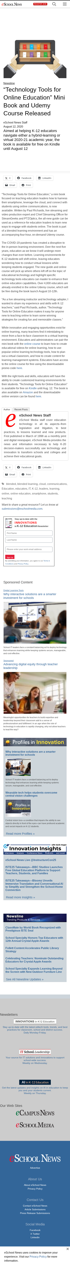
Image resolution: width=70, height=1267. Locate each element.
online (5, 493)
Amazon (28, 392)
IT (30, 488)
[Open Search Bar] (54, 4)
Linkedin (35, 1237)
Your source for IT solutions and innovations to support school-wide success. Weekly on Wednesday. (35, 1060)
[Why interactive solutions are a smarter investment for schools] (35, 642)
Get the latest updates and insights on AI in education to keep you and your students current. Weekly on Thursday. (35, 1090)
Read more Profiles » (20, 833)
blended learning (27, 484)
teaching (7, 498)
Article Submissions (35, 1209)
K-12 (35, 488)
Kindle (33, 388)
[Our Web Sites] (35, 1112)
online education (21, 493)
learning (54, 488)
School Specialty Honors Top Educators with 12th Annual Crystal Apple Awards (34, 939)
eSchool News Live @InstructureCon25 (30, 860)
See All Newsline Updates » (24, 979)
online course (32, 343)
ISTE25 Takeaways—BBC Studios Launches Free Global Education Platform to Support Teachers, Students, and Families (34, 870)
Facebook (35, 1230)
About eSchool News (35, 1185)
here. (20, 368)
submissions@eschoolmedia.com (22, 508)
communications (57, 484)
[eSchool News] (12, 4)
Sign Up (10, 557)
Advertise (35, 1167)
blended (11, 484)
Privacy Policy (23, 564)
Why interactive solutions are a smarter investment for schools (30, 753)
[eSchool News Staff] (11, 426)
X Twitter (35, 1233)
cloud (42, 484)
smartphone (39, 493)
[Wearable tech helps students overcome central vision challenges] (18, 815)
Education (8, 488)
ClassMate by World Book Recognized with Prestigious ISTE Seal (33, 929)
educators (21, 488)
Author (7, 409)
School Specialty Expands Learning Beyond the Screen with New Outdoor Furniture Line (34, 970)
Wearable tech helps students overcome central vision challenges (31, 794)
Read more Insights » (20, 897)
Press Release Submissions (35, 1213)
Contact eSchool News (35, 1205)
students (53, 493)
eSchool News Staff (35, 415)
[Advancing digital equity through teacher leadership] (35, 712)
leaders (43, 488)
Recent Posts (21, 409)
